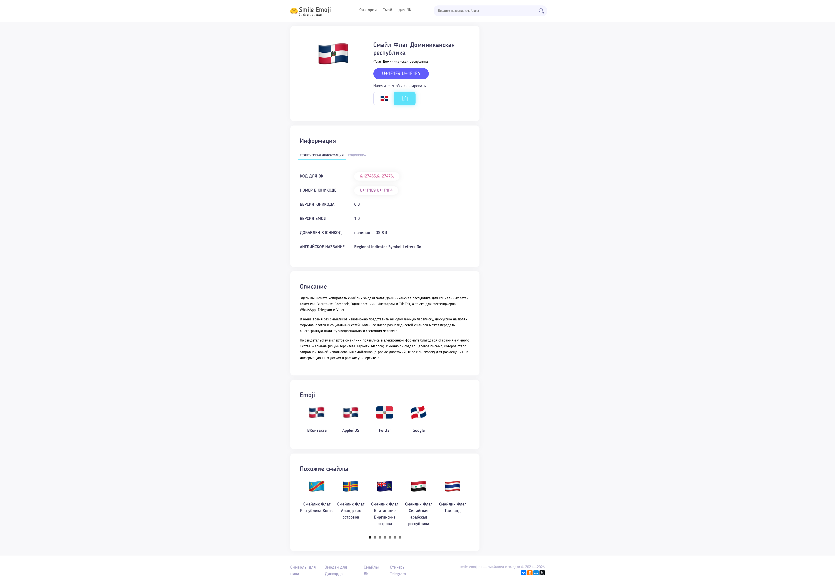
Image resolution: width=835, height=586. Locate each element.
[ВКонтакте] (523, 572)
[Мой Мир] (536, 572)
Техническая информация (322, 155)
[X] (542, 572)
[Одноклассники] (530, 572)
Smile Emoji (315, 10)
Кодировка (357, 155)
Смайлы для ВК (397, 10)
